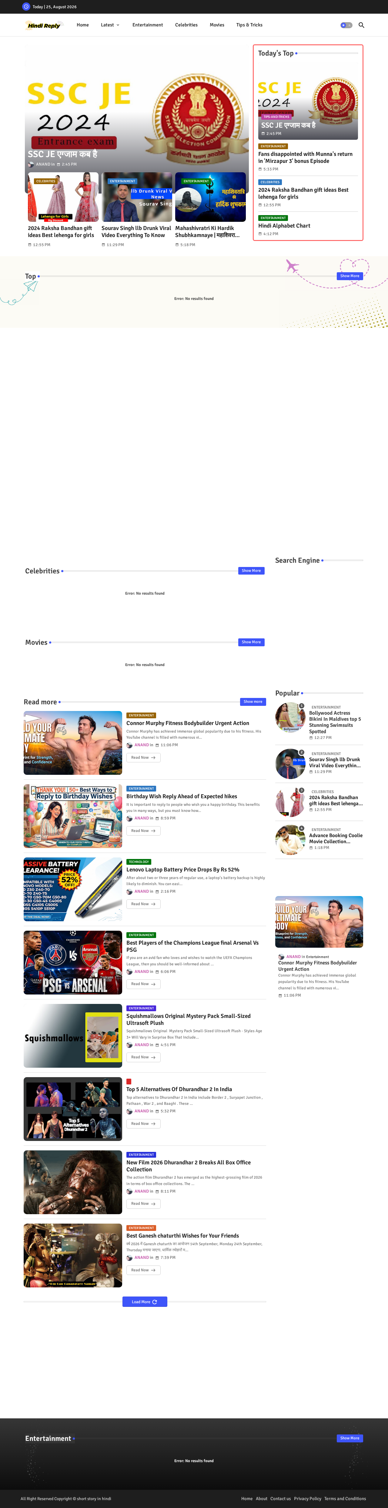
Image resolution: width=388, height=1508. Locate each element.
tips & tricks (249, 25)
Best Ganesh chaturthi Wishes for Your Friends (182, 1235)
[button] (346, 25)
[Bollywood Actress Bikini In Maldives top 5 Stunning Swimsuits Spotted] (290, 717)
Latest (107, 25)
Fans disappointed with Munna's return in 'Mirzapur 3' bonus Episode (305, 158)
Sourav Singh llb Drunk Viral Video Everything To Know (136, 232)
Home (83, 25)
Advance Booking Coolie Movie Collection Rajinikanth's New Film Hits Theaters (336, 839)
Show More (350, 275)
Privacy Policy (307, 1498)
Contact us (280, 1498)
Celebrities (186, 25)
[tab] (83, 25)
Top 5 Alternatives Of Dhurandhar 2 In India (179, 1089)
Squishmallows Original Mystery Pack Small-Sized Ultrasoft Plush (188, 1020)
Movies (217, 25)
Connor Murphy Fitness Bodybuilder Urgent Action (187, 723)
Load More (141, 1301)
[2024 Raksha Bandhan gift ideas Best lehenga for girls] (290, 802)
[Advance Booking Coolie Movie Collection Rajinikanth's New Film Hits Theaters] (290, 840)
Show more (253, 701)
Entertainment (147, 25)
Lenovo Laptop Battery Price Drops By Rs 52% (182, 869)
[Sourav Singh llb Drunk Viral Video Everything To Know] (290, 764)
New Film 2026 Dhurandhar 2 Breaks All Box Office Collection (188, 1166)
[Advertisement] (194, 436)
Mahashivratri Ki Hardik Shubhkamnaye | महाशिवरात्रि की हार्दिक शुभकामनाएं (208, 232)
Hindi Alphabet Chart (284, 225)
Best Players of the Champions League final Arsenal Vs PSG (192, 946)
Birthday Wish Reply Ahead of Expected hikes (181, 796)
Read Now (140, 757)
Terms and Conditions (345, 1498)
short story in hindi (94, 1498)
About (261, 1498)
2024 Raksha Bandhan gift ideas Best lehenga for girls (61, 232)
